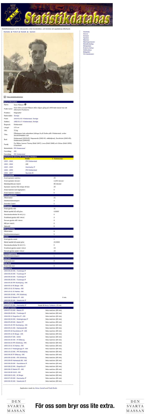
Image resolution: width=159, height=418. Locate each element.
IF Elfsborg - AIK (19, 354)
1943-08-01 (8, 375)
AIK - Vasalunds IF (19, 300)
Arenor (85, 34)
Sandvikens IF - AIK (20, 331)
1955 (11, 170)
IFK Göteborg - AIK (20, 343)
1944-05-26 (8, 282)
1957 (11, 173)
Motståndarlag (88, 44)
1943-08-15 (8, 297)
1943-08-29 (8, 363)
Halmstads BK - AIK (20, 360)
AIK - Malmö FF (18, 310)
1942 (11, 161)
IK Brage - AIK (18, 285)
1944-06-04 (8, 319)
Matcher (86, 40)
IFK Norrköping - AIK (20, 282)
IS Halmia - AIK (18, 288)
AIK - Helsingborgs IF (20, 319)
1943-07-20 (8, 305)
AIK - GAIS (17, 337)
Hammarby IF (30, 167)
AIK (15, 151)
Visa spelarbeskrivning (15, 97)
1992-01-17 (18, 121)
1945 (6, 167)
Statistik (23, 32)
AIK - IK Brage (18, 375)
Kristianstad (27, 118)
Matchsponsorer (89, 42)
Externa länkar (88, 48)
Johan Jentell (40, 388)
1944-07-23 (8, 310)
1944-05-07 (8, 337)
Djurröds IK (30, 173)
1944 (11, 164)
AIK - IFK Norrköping (20, 351)
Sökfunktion (87, 50)
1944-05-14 (8, 285)
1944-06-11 (8, 316)
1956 (6, 173)
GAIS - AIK (17, 372)
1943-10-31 (8, 288)
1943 (6, 164)
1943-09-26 (8, 354)
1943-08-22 (8, 366)
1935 (6, 161)
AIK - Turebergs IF (19, 271)
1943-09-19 (8, 294)
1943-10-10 (8, 351)
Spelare (32, 32)
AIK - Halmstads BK (20, 328)
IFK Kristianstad (19, 148)
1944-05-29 (8, 322)
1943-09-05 (8, 360)
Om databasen (88, 54)
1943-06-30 (8, 300)
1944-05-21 (8, 328)
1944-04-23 (8, 343)
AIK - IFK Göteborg (20, 294)
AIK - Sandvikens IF (20, 363)
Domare (86, 36)
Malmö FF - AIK (18, 297)
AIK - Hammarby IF (19, 305)
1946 (6, 170)
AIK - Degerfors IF (19, 366)
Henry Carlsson (50, 305)
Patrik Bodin (52, 388)
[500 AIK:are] (25, 105)
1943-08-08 (8, 372)
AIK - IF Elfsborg (19, 340)
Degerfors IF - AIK (19, 316)
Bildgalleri (86, 52)
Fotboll (15, 32)
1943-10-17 (8, 348)
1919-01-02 (18, 118)
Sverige (16, 115)
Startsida (7, 32)
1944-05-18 (8, 331)
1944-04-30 (8, 340)
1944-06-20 (8, 271)
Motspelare (87, 46)
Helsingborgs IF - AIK (20, 348)
